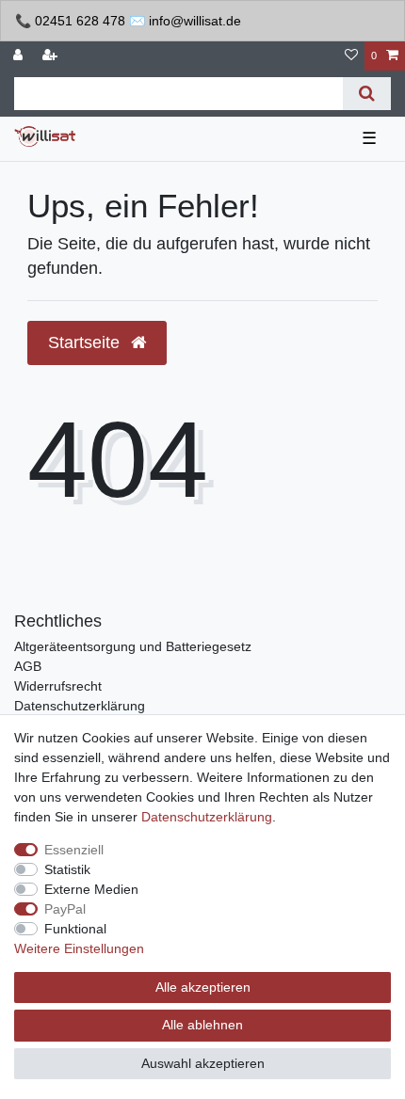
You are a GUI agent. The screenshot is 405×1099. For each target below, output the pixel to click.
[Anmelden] (20, 56)
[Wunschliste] (351, 56)
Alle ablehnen (202, 1024)
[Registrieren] (52, 56)
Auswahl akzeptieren (203, 1063)
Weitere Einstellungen (79, 948)
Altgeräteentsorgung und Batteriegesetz (132, 646)
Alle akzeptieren (203, 987)
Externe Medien (91, 889)
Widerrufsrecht (58, 685)
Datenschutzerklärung (79, 705)
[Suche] (367, 93)
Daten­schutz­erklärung (206, 816)
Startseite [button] (86, 342)
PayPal (65, 908)
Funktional (75, 928)
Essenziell (74, 849)
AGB (27, 666)
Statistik (67, 869)
